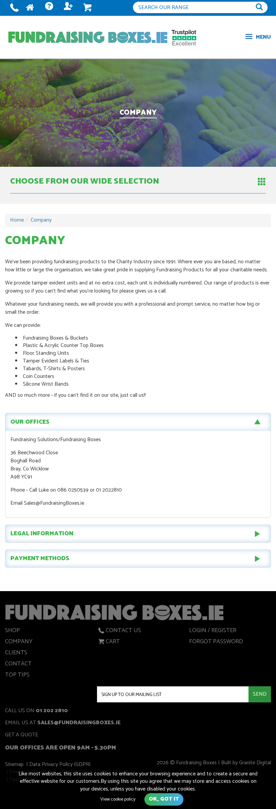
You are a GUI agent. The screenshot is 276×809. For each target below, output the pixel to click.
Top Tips (17, 676)
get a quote (21, 735)
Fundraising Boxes (87, 37)
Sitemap (14, 764)
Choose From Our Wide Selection (84, 181)
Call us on (36, 711)
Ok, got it (164, 799)
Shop (12, 631)
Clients (16, 654)
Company (41, 220)
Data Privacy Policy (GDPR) (60, 764)
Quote (49, 8)
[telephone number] (14, 8)
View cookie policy (117, 799)
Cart (113, 643)
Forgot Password (216, 643)
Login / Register (212, 631)
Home (17, 220)
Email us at (62, 723)
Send (260, 694)
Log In (68, 8)
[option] (138, 113)
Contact (18, 665)
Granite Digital (255, 762)
